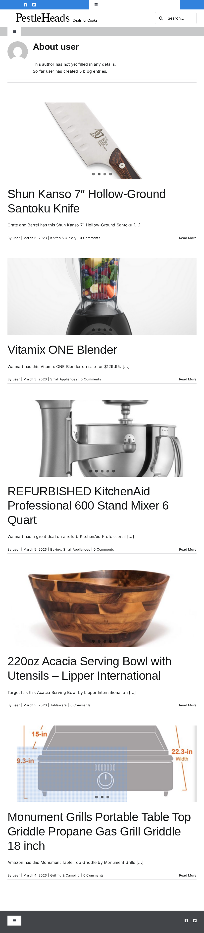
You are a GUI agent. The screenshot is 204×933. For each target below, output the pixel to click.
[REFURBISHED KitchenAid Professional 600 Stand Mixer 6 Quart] (102, 438)
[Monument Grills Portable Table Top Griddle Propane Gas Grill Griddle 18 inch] (102, 764)
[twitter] (34, 5)
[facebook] (25, 5)
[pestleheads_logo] (56, 13)
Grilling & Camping (65, 875)
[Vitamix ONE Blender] (102, 296)
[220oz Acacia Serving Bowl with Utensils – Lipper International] (102, 608)
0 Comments (90, 238)
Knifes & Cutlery (63, 238)
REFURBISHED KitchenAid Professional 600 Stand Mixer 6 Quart (88, 505)
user (16, 238)
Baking (55, 549)
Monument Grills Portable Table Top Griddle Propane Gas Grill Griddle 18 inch (99, 831)
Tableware (58, 705)
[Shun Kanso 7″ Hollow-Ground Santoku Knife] (102, 141)
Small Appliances (63, 379)
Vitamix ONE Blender (62, 349)
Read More (188, 238)
